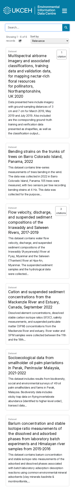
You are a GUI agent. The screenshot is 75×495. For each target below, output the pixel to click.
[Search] (66, 27)
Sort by (34, 36)
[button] (20, 41)
